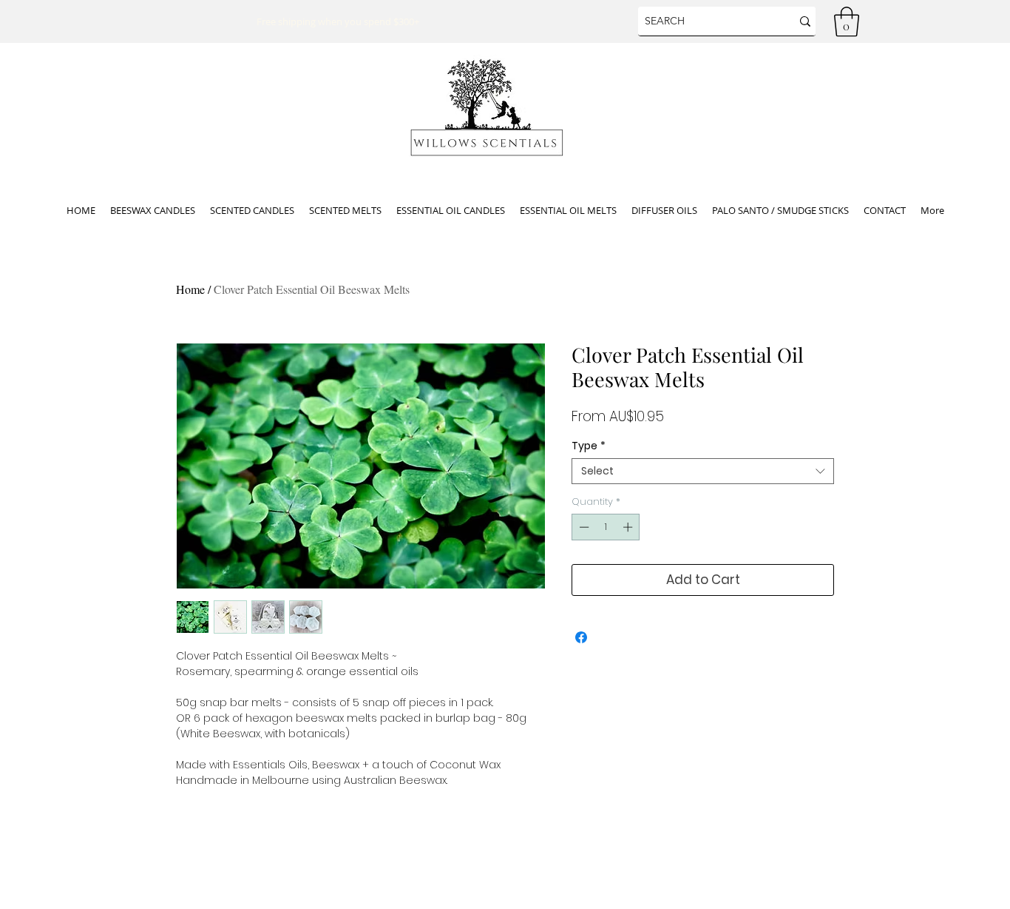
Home (190, 289)
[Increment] (629, 527)
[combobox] (703, 471)
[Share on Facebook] (581, 637)
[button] (846, 21)
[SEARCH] (805, 21)
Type (589, 446)
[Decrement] (583, 527)
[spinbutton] (606, 527)
